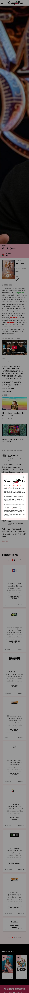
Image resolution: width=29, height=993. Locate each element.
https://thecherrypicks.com (9, 508)
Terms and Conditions (17, 485)
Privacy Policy (7, 487)
